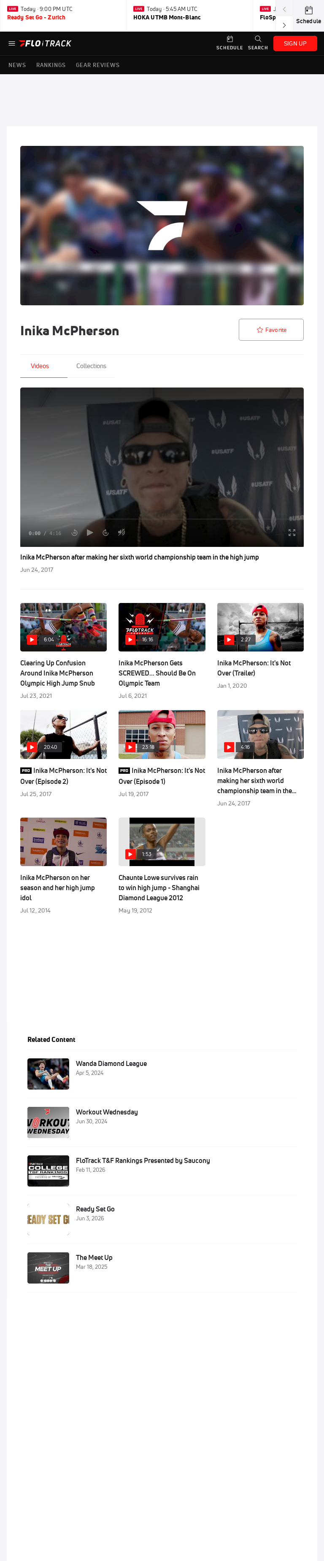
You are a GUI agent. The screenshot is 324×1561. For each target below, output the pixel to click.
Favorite (275, 330)
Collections (91, 366)
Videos (40, 366)
